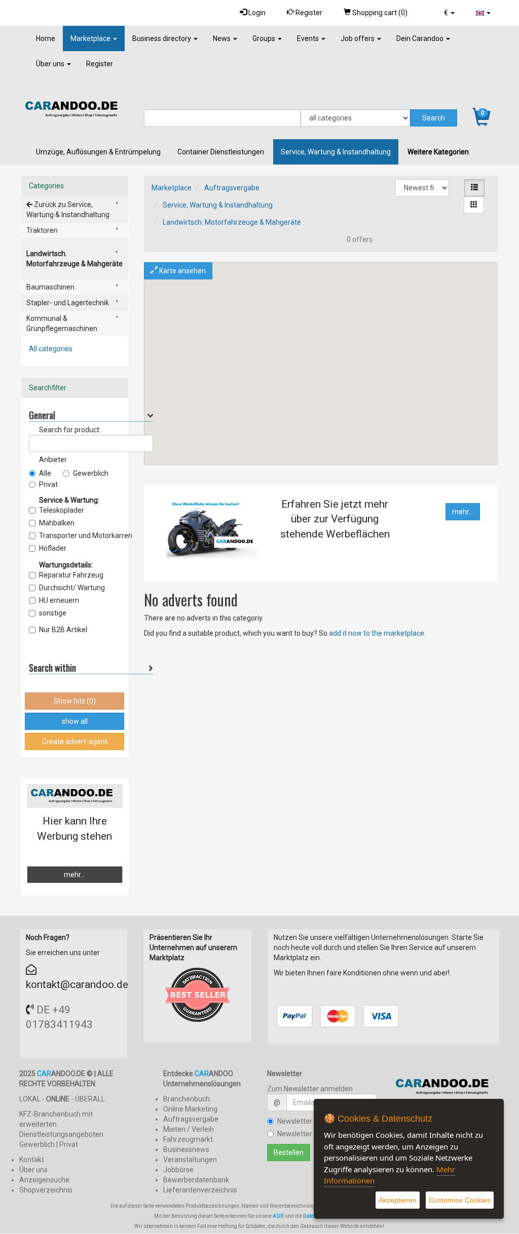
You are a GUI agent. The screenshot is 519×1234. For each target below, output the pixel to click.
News (222, 38)
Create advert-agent (74, 741)
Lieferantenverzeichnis (200, 1190)
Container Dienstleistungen (220, 152)
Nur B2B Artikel (63, 630)
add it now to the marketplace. (377, 633)
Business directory (162, 38)
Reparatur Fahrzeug (71, 575)
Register (308, 13)
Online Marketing (190, 1109)
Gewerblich (90, 473)
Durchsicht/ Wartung (72, 588)
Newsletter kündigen (310, 1134)
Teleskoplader (61, 510)
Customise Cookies (460, 1200)
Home (45, 38)
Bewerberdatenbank (196, 1180)
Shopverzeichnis (45, 1190)
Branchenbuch (186, 1099)
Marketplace (91, 38)
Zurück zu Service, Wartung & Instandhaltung (67, 209)
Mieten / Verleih (188, 1129)
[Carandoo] (445, 1089)
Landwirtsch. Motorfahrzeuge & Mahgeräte (232, 222)
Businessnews (186, 1149)
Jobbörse (178, 1170)
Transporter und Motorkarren (85, 535)
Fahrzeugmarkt (188, 1139)
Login (256, 13)
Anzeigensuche (44, 1180)
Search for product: (70, 430)
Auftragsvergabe (232, 188)
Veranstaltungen (190, 1160)
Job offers (358, 38)
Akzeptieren (398, 1200)
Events (308, 38)
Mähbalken (57, 523)
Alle (45, 473)
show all (75, 721)
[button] (449, 12)
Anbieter (53, 460)
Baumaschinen (50, 287)
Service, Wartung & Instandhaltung (336, 152)
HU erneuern (59, 600)
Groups (264, 38)
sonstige (52, 613)
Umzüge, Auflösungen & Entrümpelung (98, 152)
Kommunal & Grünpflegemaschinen (61, 323)
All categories (50, 349)
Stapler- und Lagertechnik (67, 303)
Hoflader (52, 548)
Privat (48, 484)
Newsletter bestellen (310, 1121)
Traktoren (42, 230)
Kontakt (31, 1160)
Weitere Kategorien (438, 152)
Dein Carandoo (420, 38)
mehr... (462, 512)
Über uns (51, 64)
